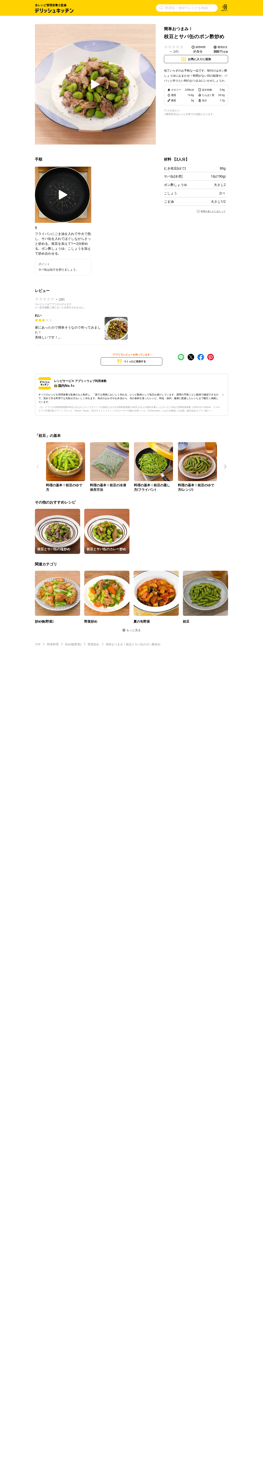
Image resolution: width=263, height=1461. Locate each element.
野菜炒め (93, 644)
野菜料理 (53, 644)
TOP (37, 644)
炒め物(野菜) (73, 644)
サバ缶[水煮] (173, 176)
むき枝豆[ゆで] (175, 168)
